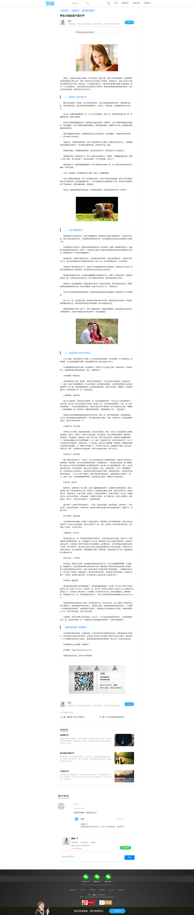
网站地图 (121, 890)
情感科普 (125, 3)
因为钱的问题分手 (88, 10)
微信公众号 (85, 881)
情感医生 (147, 3)
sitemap (111, 890)
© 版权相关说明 (67, 712)
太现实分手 (64, 10)
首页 (116, 3)
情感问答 (136, 3)
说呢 (94, 895)
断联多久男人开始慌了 (76, 717)
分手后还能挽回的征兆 (115, 717)
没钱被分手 (75, 10)
